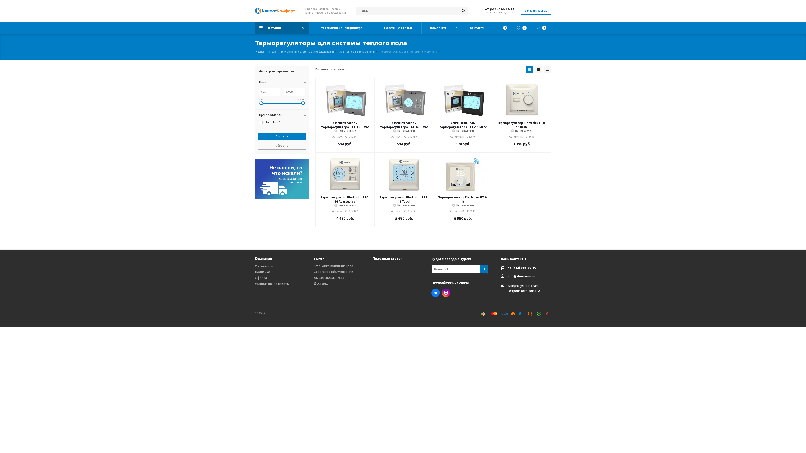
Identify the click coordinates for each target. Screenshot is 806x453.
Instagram (446, 293)
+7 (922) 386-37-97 (499, 9)
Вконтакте (435, 293)
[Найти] (463, 11)
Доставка (321, 283)
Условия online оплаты (272, 283)
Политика (262, 272)
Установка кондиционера (333, 266)
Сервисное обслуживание (333, 271)
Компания (263, 258)
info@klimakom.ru (521, 276)
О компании (264, 266)
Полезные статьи (388, 258)
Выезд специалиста (329, 277)
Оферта (261, 278)
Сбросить (282, 145)
